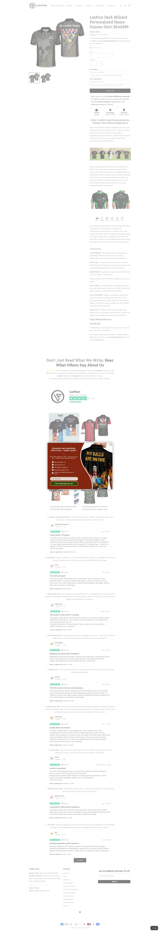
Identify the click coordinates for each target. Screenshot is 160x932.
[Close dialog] (111, 444)
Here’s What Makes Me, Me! (64, 483)
